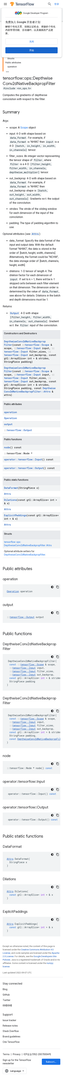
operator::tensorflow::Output (23, 468)
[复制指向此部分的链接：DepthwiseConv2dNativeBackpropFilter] (14, 649)
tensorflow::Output (19, 430)
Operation (10, 418)
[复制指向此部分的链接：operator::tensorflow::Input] (48, 782)
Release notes (10, 1025)
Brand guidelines (11, 1036)
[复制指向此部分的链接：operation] (21, 579)
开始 (31, 50)
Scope (24, 127)
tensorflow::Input (29, 348)
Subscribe (51, 1061)
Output (14, 313)
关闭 (31, 41)
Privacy (16, 1054)
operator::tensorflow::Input (23, 459)
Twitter (6, 1000)
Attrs (35, 234)
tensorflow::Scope (37, 344)
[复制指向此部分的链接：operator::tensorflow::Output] (51, 808)
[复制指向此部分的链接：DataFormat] (25, 847)
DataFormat (11, 487)
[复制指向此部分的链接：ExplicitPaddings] (31, 912)
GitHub (6, 994)
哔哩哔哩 (7, 1005)
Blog (5, 989)
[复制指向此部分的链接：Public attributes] (35, 569)
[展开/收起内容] (7, 71)
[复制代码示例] (57, 587)
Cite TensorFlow (11, 1042)
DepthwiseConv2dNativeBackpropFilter (24, 554)
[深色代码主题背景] (52, 587)
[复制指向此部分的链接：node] (14, 756)
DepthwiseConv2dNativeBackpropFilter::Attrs (30, 390)
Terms (6, 1054)
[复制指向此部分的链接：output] (16, 605)
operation (10, 412)
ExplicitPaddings (15, 515)
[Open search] (50, 4)
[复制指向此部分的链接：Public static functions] (46, 837)
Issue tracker (9, 1020)
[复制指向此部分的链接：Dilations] (19, 879)
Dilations (10, 499)
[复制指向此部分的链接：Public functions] (35, 634)
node (7, 447)
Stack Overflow (11, 1031)
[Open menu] (5, 4)
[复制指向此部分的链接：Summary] (23, 112)
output (8, 424)
